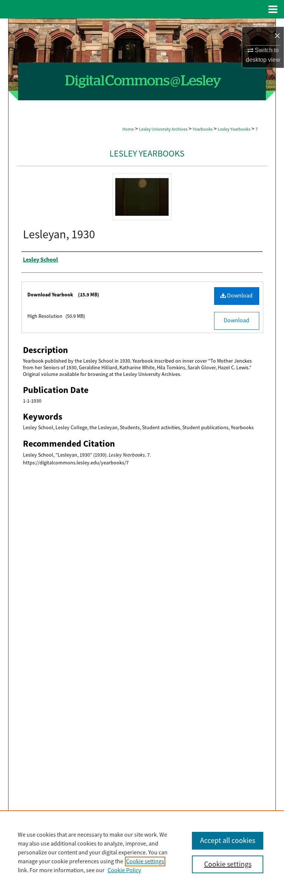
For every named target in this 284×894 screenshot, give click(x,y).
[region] (142, 852)
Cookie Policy (124, 870)
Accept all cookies (227, 840)
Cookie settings (145, 861)
